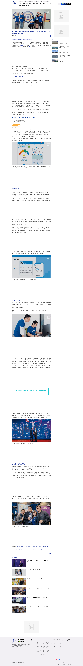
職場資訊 (54, 644)
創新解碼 (19, 39)
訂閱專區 (23, 5)
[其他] (50, 35)
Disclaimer (63, 664)
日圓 (25, 1)
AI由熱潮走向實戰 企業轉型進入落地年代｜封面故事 (38, 588)
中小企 (47, 643)
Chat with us (58, 664)
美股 (37, 642)
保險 (29, 46)
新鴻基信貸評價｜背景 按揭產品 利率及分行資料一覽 (64, 56)
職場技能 (54, 642)
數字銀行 (44, 648)
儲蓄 (43, 645)
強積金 (44, 646)
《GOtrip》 (15, 645)
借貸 (43, 650)
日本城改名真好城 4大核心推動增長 (34, 578)
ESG (46, 647)
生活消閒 (57, 644)
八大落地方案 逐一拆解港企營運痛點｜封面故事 (37, 597)
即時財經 (20, 3)
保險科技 (14, 39)
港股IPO (20, 1)
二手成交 (41, 644)
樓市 (30, 3)
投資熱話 (38, 652)
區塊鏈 (51, 645)
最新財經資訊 (46, 1)
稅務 (43, 651)
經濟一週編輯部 (15, 35)
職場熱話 (54, 647)
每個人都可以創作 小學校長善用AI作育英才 (36, 569)
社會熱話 (60, 644)
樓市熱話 (41, 655)
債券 (37, 645)
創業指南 (47, 645)
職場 (44, 3)
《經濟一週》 (26, 646)
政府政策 (60, 642)
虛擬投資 (38, 650)
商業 (37, 3)
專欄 (20, 5)
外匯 (37, 643)
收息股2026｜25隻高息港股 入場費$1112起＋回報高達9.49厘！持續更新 (64, 42)
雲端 (50, 646)
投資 (27, 3)
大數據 (51, 643)
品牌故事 (47, 642)
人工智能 (51, 642)
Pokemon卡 (30, 1)
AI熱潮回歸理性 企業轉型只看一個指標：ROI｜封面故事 (38, 561)
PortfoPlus (21, 45)
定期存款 (44, 642)
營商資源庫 (47, 646)
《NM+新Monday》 (21, 645)
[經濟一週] (14, 3)
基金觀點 (38, 647)
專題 (24, 3)
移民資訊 (60, 647)
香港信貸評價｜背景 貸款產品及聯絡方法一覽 (64, 47)
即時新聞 (60, 650)
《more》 (13, 646)
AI (41, 1)
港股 (37, 641)
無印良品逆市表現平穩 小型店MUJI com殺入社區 (37, 606)
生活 (47, 3)
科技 (40, 3)
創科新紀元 (29, 39)
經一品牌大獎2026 (47, 651)
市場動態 (47, 641)
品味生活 (57, 642)
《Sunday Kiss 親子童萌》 (20, 646)
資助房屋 (41, 647)
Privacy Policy (69, 664)
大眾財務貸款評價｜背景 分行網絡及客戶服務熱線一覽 (64, 51)
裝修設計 (41, 651)
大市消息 (41, 642)
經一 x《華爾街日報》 (66, 3)
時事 (51, 3)
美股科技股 (37, 1)
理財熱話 (44, 655)
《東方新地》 (27, 645)
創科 (24, 39)
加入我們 (27, 5)
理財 (34, 3)
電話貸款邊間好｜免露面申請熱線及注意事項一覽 (65, 60)
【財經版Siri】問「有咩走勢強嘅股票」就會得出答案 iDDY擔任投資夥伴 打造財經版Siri (33, 546)
